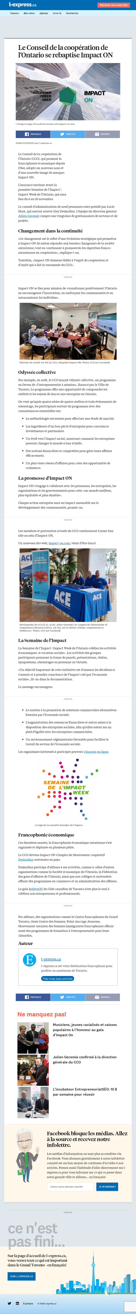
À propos (28, 1303)
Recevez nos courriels (114, 5)
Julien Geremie (28, 216)
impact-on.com (59, 543)
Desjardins (25, 859)
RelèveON (36, 889)
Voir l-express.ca (21, 1276)
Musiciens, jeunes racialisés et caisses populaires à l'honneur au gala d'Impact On (85, 1029)
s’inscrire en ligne (96, 751)
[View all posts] (57, 978)
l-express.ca (51, 959)
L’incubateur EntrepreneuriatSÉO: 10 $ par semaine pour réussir (85, 1092)
